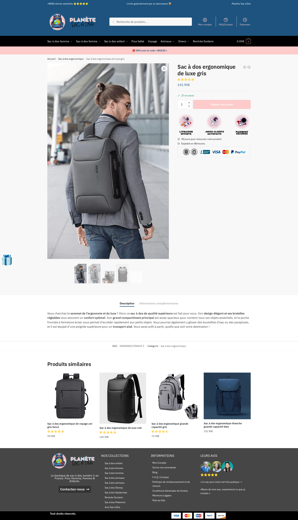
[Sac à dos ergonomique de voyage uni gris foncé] (70, 396)
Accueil (51, 58)
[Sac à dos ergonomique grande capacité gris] (175, 396)
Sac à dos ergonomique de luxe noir (121, 428)
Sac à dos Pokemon (115, 502)
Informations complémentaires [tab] (158, 303)
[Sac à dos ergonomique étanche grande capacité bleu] (227, 396)
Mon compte (205, 24)
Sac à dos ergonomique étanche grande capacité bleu (223, 425)
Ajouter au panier (222, 104)
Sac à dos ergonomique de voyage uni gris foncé (69, 425)
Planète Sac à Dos (241, 3)
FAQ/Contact (226, 24)
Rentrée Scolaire (114, 497)
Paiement (245, 24)
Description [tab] (127, 303)
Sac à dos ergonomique (71, 58)
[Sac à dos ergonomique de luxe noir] (123, 398)
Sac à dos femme (114, 468)
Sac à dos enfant (113, 463)
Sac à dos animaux (115, 477)
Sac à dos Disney (114, 487)
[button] (164, 68)
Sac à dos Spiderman (116, 492)
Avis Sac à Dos (112, 507)
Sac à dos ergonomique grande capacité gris (170, 425)
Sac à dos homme (114, 473)
